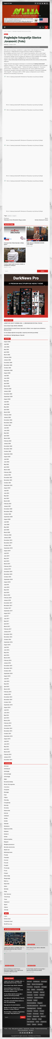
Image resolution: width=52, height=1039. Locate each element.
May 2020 (6, 527)
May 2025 (6, 381)
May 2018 (6, 590)
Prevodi (6, 862)
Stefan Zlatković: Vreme (41, 219)
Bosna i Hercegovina (9, 784)
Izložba (6, 818)
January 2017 (7, 631)
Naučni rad (6, 849)
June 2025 (6, 378)
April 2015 (6, 686)
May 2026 (6, 349)
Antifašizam (7, 768)
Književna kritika (8, 828)
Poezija (6, 855)
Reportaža (6, 883)
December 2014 (8, 697)
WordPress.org (8, 924)
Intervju (6, 813)
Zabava (6, 907)
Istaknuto (30, 239)
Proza (5, 870)
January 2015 (7, 694)
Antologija (6, 771)
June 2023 (6, 430)
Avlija (9, 1028)
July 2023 (6, 428)
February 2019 (7, 566)
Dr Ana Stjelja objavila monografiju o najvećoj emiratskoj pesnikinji (21, 332)
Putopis (6, 873)
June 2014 (6, 712)
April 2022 (6, 467)
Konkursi (6, 834)
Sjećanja (6, 889)
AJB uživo (46, 27)
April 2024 (6, 409)
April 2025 (6, 383)
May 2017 (6, 621)
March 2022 (7, 469)
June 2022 (6, 461)
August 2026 (7, 341)
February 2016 (7, 660)
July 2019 (6, 553)
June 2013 (6, 744)
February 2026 (7, 357)
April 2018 (6, 592)
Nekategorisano (8, 852)
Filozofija (6, 800)
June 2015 (6, 681)
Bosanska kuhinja (8, 781)
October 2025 (7, 367)
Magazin (6, 34)
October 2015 (7, 670)
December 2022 (8, 446)
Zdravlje (6, 909)
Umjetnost (6, 902)
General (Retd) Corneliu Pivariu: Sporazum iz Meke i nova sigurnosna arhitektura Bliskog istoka (15, 960)
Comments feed (8, 921)
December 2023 (8, 420)
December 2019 (8, 540)
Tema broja (7, 896)
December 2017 (8, 603)
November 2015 (8, 668)
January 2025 (7, 391)
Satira (5, 886)
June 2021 (6, 493)
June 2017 (6, 618)
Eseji (5, 794)
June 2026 (6, 347)
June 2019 (6, 556)
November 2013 (8, 731)
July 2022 (6, 459)
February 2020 (7, 535)
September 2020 (8, 516)
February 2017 (7, 629)
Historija (6, 805)
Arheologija (7, 776)
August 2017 (7, 613)
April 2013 (6, 749)
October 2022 (7, 451)
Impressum (26, 1028)
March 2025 (7, 386)
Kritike (5, 836)
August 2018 (7, 582)
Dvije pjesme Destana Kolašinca (12, 1005)
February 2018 (7, 597)
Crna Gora (6, 787)
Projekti (6, 865)
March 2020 (7, 532)
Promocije (6, 868)
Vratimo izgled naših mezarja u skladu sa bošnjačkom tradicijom (15, 255)
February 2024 (7, 414)
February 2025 (7, 388)
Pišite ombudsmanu (23, 1030)
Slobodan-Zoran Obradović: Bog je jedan (15, 219)
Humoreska (7, 810)
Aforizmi (6, 766)
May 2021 (6, 495)
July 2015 (6, 678)
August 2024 (7, 399)
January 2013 (7, 757)
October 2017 (7, 608)
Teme (5, 899)
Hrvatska (6, 808)
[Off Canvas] (5, 27)
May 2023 (6, 433)
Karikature (6, 826)
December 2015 (8, 665)
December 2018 (8, 571)
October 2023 (7, 425)
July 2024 (6, 401)
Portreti (6, 860)
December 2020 (8, 509)
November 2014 (8, 699)
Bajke (5, 779)
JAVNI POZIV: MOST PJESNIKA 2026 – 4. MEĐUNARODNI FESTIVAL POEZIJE (23, 323)
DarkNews (31, 1036)
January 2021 (7, 506)
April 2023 (6, 435)
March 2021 (7, 501)
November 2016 (8, 637)
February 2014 (7, 723)
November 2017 (8, 605)
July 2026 (6, 344)
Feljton (6, 797)
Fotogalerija (7, 802)
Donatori (31, 1030)
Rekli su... (43, 1016)
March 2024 (7, 412)
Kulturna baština (8, 839)
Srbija (5, 891)
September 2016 (8, 642)
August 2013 (7, 738)
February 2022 (7, 472)
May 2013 (6, 746)
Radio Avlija (7, 875)
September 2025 (8, 370)
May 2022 (6, 464)
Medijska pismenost (9, 844)
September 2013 (8, 736)
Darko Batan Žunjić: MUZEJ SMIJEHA (13, 325)
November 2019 (8, 542)
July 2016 (6, 647)
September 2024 (8, 396)
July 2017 (6, 616)
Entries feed (7, 918)
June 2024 (6, 404)
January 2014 (7, 725)
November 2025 (8, 365)
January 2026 (7, 360)
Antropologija (7, 774)
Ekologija (6, 792)
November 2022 (8, 448)
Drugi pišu (6, 789)
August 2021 (7, 488)
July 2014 (6, 710)
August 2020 (7, 519)
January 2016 (7, 663)
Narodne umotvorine (9, 847)
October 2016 (7, 639)
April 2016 (6, 655)
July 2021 (6, 490)
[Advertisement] (26, 20)
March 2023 (7, 438)
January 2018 (7, 600)
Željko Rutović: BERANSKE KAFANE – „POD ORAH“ (37, 234)
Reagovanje (7, 878)
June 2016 (6, 650)
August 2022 (7, 456)
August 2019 (7, 550)
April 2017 (6, 623)
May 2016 (6, 652)
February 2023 (7, 441)
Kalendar (6, 823)
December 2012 (8, 759)
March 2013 (7, 751)
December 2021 (8, 477)
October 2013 (7, 733)
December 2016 (8, 634)
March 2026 (7, 354)
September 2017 (8, 610)
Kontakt (32, 1028)
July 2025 (6, 375)
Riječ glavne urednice (17, 1028)
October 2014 (7, 702)
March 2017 (7, 626)
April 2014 (6, 718)
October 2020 (7, 514)
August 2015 (7, 676)
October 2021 (7, 482)
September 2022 (8, 454)
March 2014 (7, 720)
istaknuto (10, 215)
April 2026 (6, 352)
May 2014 (6, 715)
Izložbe (6, 821)
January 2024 (7, 417)
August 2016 (7, 644)
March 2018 (7, 595)
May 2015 (6, 684)
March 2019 (7, 563)
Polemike (6, 857)
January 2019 (7, 569)
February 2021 (7, 503)
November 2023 (8, 422)
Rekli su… (6, 881)
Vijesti (5, 904)
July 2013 (6, 741)
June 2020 (6, 524)
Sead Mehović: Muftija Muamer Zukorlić (14, 335)
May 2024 (6, 407)
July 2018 (6, 584)
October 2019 (7, 545)
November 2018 (8, 574)
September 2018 (8, 579)
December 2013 (8, 728)
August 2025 (7, 373)
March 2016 (7, 657)
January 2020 (7, 537)
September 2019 (8, 548)
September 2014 (8, 704)
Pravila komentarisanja (41, 1028)
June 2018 (6, 587)
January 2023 (7, 443)
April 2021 (6, 498)
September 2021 (8, 485)
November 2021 (8, 480)
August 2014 (7, 707)
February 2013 (7, 754)
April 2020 (6, 529)
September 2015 (8, 673)
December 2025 (8, 362)
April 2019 (6, 561)
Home (5, 1028)
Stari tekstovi (7, 894)
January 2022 (7, 475)
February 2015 (7, 691)
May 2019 (6, 558)
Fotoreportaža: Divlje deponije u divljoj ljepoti (15, 234)
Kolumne (34, 239)
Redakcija (6, 44)
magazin (14, 215)
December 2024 (8, 394)
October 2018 (7, 576)
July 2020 (6, 522)
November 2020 (8, 511)
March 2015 (7, 689)
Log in (5, 916)
